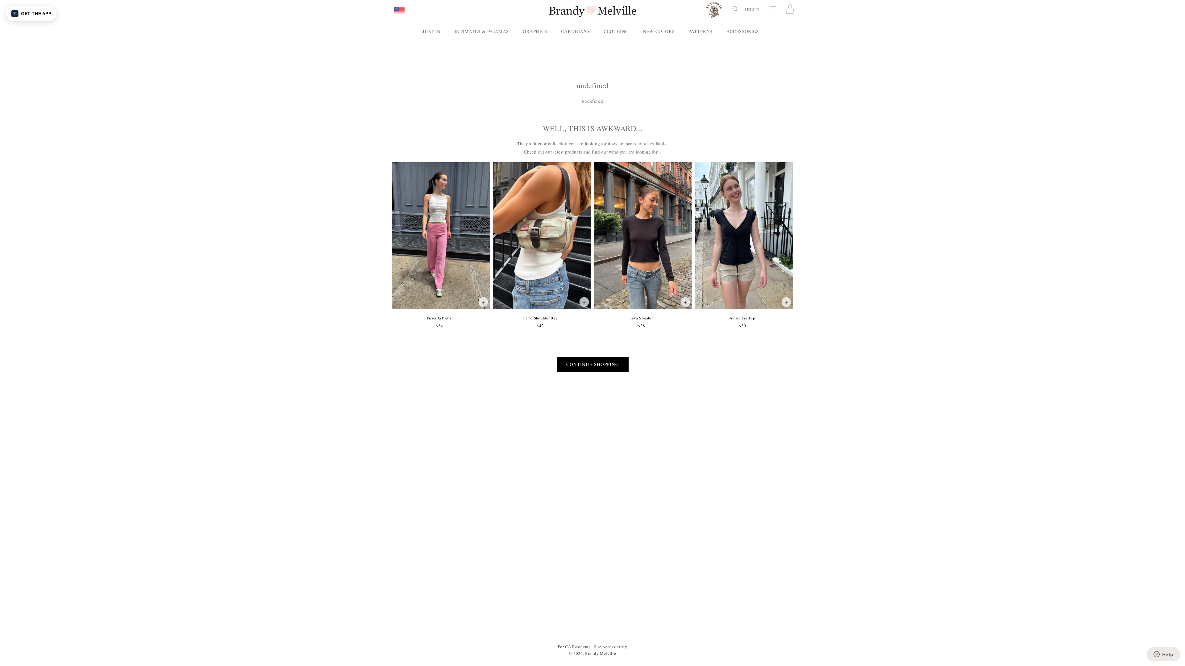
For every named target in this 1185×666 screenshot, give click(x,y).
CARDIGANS (575, 31)
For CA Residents (574, 646)
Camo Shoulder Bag (540, 318)
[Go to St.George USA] (714, 11)
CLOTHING (616, 31)
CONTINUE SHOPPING (592, 364)
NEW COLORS (659, 31)
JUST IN (431, 31)
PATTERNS (700, 31)
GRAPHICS (535, 31)
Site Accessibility (610, 646)
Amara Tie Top (742, 318)
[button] (399, 11)
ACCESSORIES (742, 31)
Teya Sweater (641, 318)
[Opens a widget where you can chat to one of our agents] (1163, 655)
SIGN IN (752, 9)
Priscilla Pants (438, 318)
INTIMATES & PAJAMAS (482, 31)
